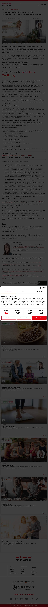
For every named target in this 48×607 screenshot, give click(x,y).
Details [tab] (24, 291)
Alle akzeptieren (39, 317)
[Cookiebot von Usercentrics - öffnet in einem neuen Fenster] (41, 288)
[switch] (18, 313)
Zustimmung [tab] (8, 291)
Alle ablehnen (9, 317)
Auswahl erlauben (24, 317)
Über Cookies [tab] (40, 291)
